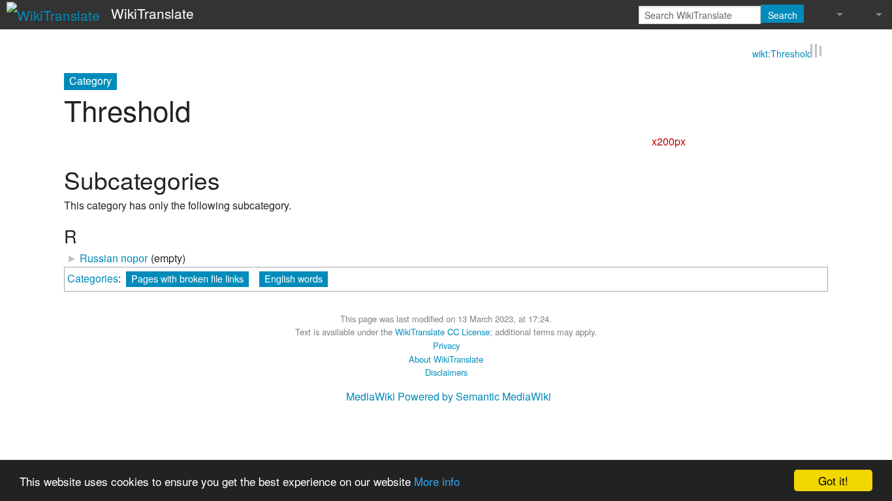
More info (437, 481)
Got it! (833, 480)
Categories (92, 277)
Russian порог (114, 258)
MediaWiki (370, 396)
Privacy (446, 345)
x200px (669, 141)
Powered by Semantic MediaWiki (474, 396)
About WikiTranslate (446, 359)
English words (293, 277)
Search (782, 15)
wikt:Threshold (782, 53)
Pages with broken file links (187, 277)
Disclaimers (446, 372)
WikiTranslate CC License (442, 332)
